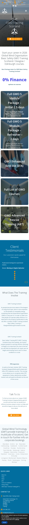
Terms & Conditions (7, 482)
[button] (25, 282)
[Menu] (25, 11)
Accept (4, 522)
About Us (4, 475)
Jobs (3, 480)
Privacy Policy (5, 484)
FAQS (3, 477)
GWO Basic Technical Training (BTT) (11, 486)
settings (17, 519)
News (3, 479)
